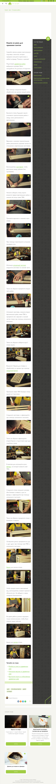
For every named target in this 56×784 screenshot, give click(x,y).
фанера (35, 64)
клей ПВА (36, 53)
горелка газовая (37, 67)
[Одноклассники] (21, 702)
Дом (10, 10)
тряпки (35, 56)
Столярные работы (16, 10)
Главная (6, 10)
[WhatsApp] (25, 702)
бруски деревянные (38, 47)
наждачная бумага (38, 50)
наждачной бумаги (12, 370)
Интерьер (9, 691)
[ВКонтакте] (18, 702)
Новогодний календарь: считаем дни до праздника (41, 79)
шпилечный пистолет (19, 265)
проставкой (19, 167)
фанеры (8, 466)
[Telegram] (23, 702)
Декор (24, 689)
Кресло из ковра (38, 75)
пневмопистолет (38, 62)
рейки (35, 44)
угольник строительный (39, 59)
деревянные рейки (20, 64)
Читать (16, 744)
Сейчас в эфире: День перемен (26, 0)
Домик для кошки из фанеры (41, 82)
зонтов (15, 642)
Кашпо (8, 567)
